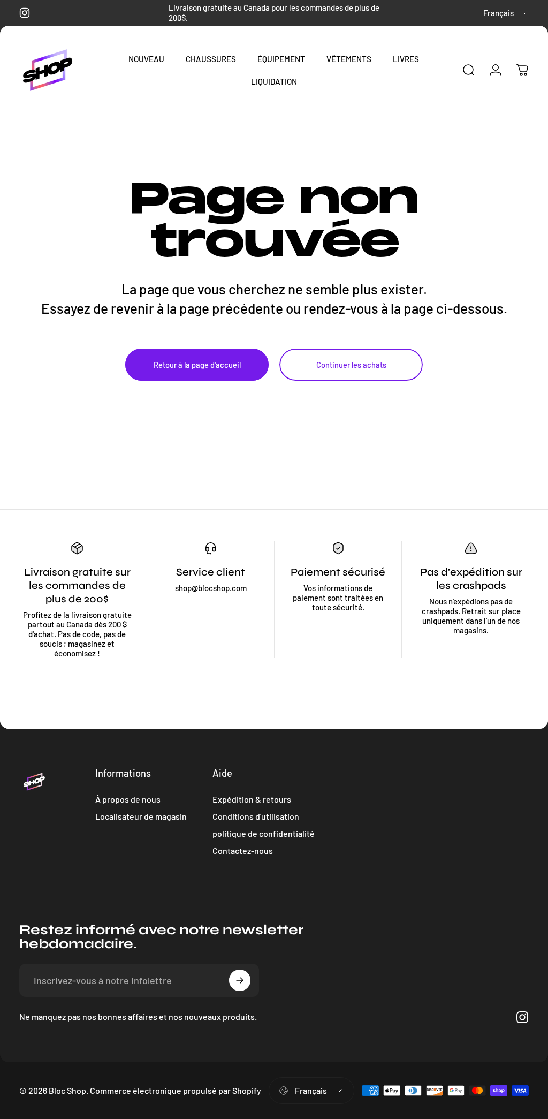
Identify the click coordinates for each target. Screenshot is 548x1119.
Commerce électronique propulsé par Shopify (175, 1090)
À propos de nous (128, 799)
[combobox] (506, 13)
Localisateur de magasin (141, 816)
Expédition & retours (251, 799)
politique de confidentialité (263, 833)
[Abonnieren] (239, 980)
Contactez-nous (242, 850)
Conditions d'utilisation (255, 816)
